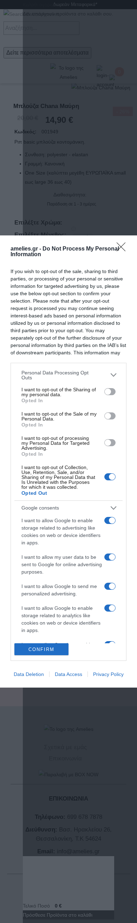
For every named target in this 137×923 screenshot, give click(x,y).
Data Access (68, 674)
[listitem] (68, 375)
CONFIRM (41, 649)
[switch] (110, 391)
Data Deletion (29, 674)
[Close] (123, 249)
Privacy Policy (108, 674)
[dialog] (68, 461)
